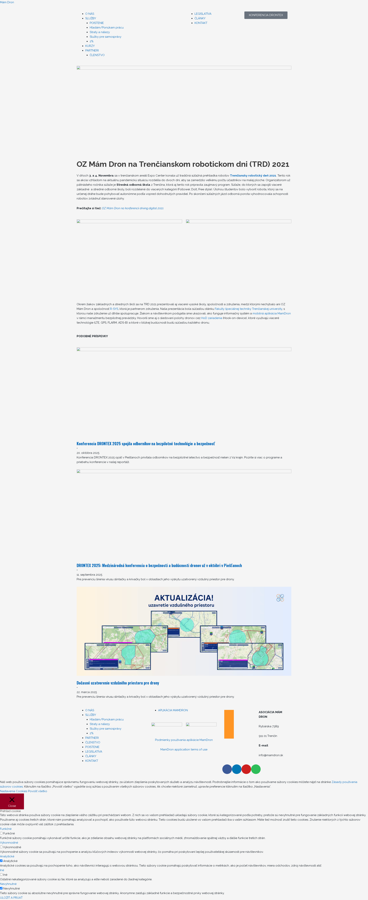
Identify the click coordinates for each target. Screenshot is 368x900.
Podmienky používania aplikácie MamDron (184, 740)
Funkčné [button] (6, 829)
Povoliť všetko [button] (37, 791)
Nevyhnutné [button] (8, 884)
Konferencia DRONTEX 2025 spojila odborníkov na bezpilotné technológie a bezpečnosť (146, 443)
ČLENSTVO (97, 55)
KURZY (90, 46)
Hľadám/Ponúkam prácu (107, 27)
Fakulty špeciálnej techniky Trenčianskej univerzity (248, 309)
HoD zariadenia (211, 318)
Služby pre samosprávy (105, 36)
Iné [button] (2, 870)
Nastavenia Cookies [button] (13, 791)
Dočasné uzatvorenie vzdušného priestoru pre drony (118, 683)
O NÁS (89, 13)
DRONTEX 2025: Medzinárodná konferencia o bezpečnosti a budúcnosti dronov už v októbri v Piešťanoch (159, 565)
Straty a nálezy (100, 32)
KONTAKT (201, 23)
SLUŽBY (90, 18)
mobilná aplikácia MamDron (272, 313)
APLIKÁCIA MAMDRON (173, 710)
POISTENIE (97, 23)
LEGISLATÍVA (203, 13)
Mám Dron (7, 2)
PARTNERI (92, 50)
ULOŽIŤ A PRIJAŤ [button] (11, 897)
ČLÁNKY (200, 18)
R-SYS (114, 309)
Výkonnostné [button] (9, 842)
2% (92, 41)
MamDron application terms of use (183, 749)
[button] (106, 18)
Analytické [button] (7, 856)
